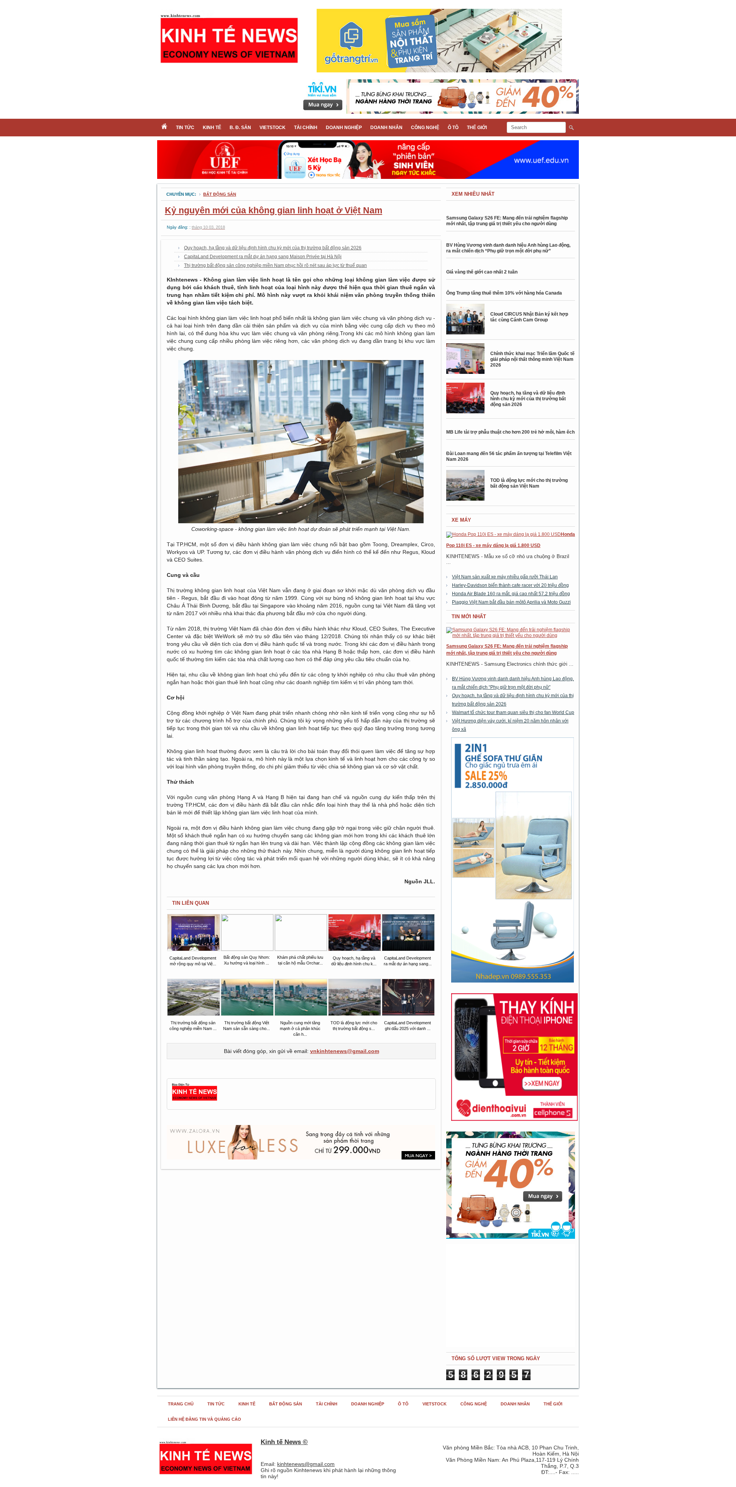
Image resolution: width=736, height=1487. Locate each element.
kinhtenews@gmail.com (306, 1464)
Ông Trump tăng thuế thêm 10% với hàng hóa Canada (504, 293)
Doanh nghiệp (344, 127)
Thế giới (477, 127)
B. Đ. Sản (240, 127)
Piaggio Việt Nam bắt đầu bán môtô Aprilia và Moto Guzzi (511, 602)
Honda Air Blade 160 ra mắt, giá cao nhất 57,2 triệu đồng (511, 593)
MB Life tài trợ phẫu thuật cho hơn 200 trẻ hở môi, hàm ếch (510, 432)
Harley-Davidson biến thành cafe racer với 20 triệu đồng (510, 585)
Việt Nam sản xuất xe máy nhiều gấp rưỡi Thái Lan (505, 577)
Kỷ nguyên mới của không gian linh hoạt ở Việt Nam (273, 210)
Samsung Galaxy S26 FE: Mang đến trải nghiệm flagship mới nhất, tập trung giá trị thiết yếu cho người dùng (507, 220)
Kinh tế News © (284, 1442)
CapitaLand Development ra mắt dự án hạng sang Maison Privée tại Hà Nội (263, 256)
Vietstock (273, 127)
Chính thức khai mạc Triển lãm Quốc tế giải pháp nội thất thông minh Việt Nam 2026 (532, 359)
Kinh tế (212, 127)
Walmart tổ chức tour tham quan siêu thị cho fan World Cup (513, 712)
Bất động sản (219, 194)
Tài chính (305, 127)
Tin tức (185, 127)
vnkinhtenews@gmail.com (344, 1051)
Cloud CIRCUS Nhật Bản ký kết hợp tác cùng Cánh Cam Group (529, 317)
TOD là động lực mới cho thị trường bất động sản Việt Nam (529, 483)
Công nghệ (425, 127)
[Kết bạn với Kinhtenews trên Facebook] (194, 1100)
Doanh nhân (386, 127)
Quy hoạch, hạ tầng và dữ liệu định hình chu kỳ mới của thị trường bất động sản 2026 (272, 248)
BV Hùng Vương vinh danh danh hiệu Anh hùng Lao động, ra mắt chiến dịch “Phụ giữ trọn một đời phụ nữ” (508, 248)
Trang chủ (181, 1404)
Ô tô (453, 127)
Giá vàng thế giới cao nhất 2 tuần (482, 272)
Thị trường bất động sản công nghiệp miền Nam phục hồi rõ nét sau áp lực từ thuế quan (275, 265)
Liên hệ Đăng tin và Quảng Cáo (204, 1419)
